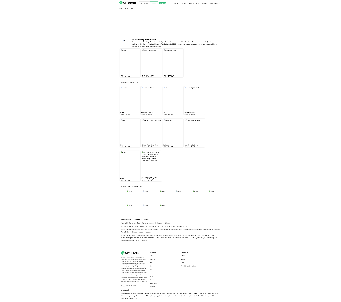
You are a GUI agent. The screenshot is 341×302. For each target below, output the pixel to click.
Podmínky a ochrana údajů (188, 266)
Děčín (126, 8)
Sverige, (181, 296)
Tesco (122, 75)
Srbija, (177, 296)
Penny (197, 3)
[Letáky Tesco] (125, 42)
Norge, (157, 296)
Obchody (176, 3)
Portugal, (166, 296)
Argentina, (163, 293)
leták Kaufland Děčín (142, 46)
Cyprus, (190, 293)
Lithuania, (139, 296)
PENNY (122, 113)
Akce (190, 3)
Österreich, (169, 293)
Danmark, (141, 293)
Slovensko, (187, 296)
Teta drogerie (153, 283)
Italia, (151, 293)
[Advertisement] (170, 23)
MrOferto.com (133, 298)
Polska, (161, 296)
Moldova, (148, 296)
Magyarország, (131, 296)
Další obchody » (215, 3)
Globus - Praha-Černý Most (149, 145)
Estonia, (195, 293)
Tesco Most (205, 235)
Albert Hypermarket (190, 113)
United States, (205, 296)
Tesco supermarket (168, 75)
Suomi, (205, 293)
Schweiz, (185, 293)
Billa (121, 145)
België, (123, 293)
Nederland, (156, 293)
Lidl (164, 113)
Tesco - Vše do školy (147, 75)
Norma (122, 178)
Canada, (128, 293)
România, (172, 296)
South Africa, (125, 298)
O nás (182, 262)
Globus (152, 280)
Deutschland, (134, 293)
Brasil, (181, 293)
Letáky (184, 3)
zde (187, 226)
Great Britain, (215, 293)
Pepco (151, 276)
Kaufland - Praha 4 (147, 113)
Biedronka (166, 145)
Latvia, (144, 296)
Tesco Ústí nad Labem (194, 235)
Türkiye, (198, 296)
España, (200, 293)
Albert (176, 238)
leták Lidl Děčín (156, 46)
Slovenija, (193, 296)
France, (209, 293)
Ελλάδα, (147, 293)
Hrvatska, (124, 296)
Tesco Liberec (182, 235)
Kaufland (204, 3)
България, (176, 293)
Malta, (153, 296)
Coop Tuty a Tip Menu (191, 145)
